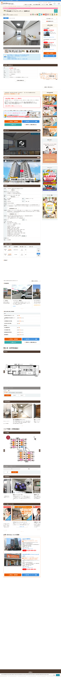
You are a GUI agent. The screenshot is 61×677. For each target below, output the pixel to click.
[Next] (39, 296)
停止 (8, 390)
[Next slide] (39, 33)
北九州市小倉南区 (14, 6)
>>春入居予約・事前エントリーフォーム (13, 105)
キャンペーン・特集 (45, 4)
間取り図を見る (13, 196)
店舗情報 (50, 4)
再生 (5, 390)
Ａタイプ (7, 395)
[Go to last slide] (4, 371)
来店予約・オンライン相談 (31, 121)
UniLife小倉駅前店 (46, 28)
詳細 (38, 250)
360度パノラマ (50, 18)
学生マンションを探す (28, 4)
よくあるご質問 (45, 2)
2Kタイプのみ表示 (19, 392)
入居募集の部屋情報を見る (20, 80)
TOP (3, 6)
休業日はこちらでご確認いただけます (49, 49)
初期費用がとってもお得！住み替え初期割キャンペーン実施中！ (10, 0)
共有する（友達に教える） (31, 124)
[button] (5, 51)
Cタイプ (22, 395)
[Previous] (4, 296)
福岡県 (11, 6)
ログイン (50, 2)
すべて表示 (6, 392)
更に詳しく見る (13, 526)
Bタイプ (15, 395)
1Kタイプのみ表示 (12, 392)
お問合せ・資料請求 (13, 121)
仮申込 (38, 253)
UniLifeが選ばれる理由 (36, 4)
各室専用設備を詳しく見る (13, 208)
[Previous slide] (4, 33)
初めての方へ (40, 2)
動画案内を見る (50, 21)
